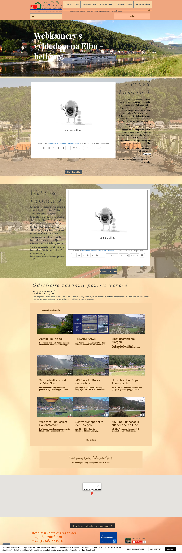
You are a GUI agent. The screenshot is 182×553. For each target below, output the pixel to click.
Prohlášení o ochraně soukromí (82, 550)
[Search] (149, 10)
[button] (49, 310)
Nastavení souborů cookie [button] (136, 549)
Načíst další (91, 440)
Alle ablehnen (155, 549)
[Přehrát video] (54, 323)
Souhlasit (170, 549)
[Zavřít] (179, 549)
